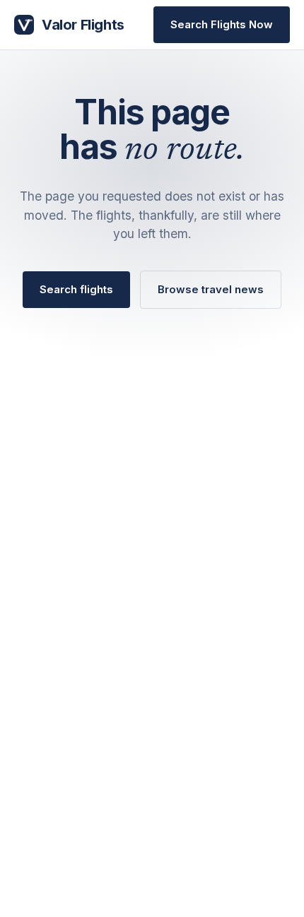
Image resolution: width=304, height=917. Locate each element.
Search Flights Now (221, 24)
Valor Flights (83, 24)
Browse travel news (211, 289)
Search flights (76, 289)
